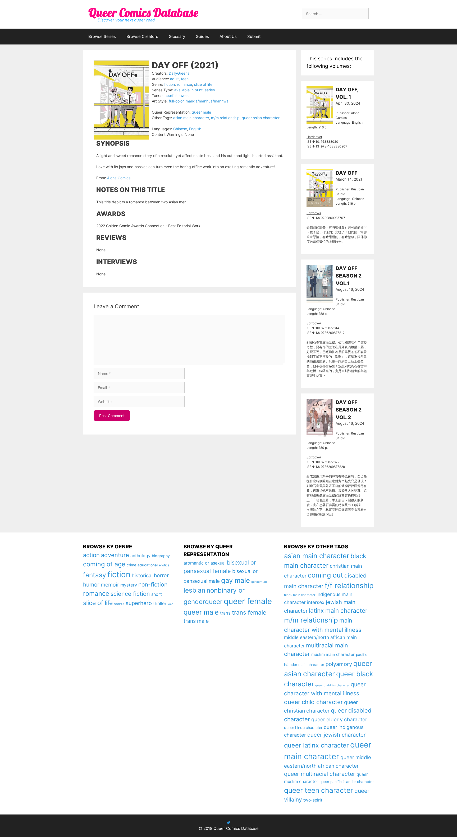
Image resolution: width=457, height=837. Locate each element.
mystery (128, 585)
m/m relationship (225, 117)
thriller (159, 603)
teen (185, 79)
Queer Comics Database (143, 12)
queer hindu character (303, 727)
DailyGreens (179, 73)
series (210, 90)
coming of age (104, 564)
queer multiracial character (319, 773)
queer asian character (261, 117)
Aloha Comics (118, 178)
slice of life (203, 84)
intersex (316, 602)
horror (161, 575)
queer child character (313, 701)
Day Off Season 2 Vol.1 (349, 276)
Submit (254, 36)
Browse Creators (142, 36)
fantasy (94, 575)
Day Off (346, 173)
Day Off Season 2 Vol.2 (349, 409)
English (195, 129)
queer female (248, 601)
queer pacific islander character (346, 782)
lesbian (194, 590)
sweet (184, 95)
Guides (202, 36)
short (156, 594)
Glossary (177, 36)
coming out (325, 575)
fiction (169, 84)
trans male (196, 621)
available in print (188, 90)
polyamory (339, 664)
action (91, 555)
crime (131, 565)
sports (119, 604)
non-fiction (152, 584)
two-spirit (312, 800)
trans (225, 613)
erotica (164, 565)
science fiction (130, 593)
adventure (115, 555)
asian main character (191, 117)
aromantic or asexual (205, 563)
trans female (249, 612)
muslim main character (333, 654)
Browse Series (102, 36)
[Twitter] (228, 822)
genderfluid (259, 582)
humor (91, 584)
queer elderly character (339, 719)
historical (142, 575)
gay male (235, 580)
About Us (228, 36)
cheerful (169, 95)
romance (184, 84)
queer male (201, 112)
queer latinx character (316, 745)
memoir (110, 584)
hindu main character (299, 595)
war (170, 604)
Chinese (180, 129)
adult (174, 79)
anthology (140, 555)
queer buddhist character (332, 685)
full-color (176, 101)
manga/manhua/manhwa (207, 101)
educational (148, 565)
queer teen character (318, 790)
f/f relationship (349, 585)
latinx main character (338, 610)
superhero (139, 603)
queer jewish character (336, 734)
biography (161, 555)
